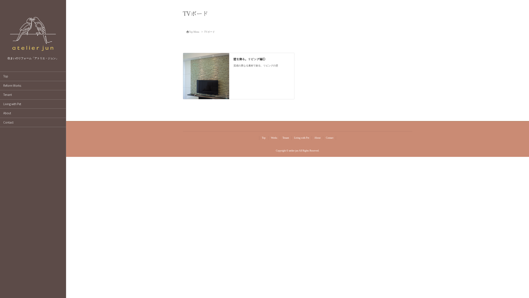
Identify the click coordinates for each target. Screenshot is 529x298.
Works (274, 137)
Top (5, 76)
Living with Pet (12, 104)
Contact (8, 122)
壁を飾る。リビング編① (249, 59)
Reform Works (12, 85)
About (7, 113)
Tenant (7, 95)
